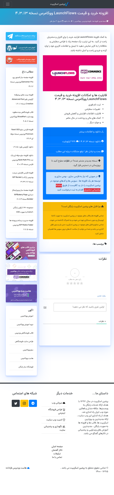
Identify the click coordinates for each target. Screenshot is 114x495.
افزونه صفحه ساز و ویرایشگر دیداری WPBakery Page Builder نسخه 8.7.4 (22, 195)
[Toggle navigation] (8, 4)
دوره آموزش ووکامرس (25, 324)
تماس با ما (57, 457)
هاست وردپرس (20, 468)
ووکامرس (78, 21)
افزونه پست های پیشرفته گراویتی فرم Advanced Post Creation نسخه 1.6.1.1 (22, 99)
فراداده (9, 468)
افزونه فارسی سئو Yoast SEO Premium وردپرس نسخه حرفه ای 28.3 (21, 134)
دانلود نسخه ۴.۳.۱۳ (90, 142)
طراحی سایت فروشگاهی (24, 341)
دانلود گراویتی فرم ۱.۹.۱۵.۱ (23, 147)
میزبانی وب (57, 403)
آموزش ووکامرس (26, 316)
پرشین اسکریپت (57, 4)
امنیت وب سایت (54, 420)
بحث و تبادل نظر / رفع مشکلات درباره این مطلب (78, 151)
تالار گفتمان (57, 450)
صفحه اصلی (57, 447)
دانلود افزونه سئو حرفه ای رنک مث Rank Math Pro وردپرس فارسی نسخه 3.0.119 (22, 160)
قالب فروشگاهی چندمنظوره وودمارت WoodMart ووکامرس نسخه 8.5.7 (21, 117)
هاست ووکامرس (27, 358)
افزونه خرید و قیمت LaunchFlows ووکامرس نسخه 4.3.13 (61, 13)
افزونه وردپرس (86, 21)
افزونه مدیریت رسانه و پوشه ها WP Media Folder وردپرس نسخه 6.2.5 (21, 225)
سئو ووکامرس (28, 350)
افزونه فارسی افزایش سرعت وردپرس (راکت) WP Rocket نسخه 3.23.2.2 (22, 177)
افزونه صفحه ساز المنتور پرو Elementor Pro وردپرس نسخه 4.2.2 (21, 82)
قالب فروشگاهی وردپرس (24, 333)
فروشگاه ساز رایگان (26, 367)
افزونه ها (95, 21)
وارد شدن (101, 296)
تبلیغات (57, 454)
